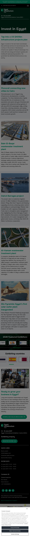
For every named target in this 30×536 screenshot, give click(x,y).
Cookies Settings (15, 534)
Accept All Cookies (15, 527)
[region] (15, 521)
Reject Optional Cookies (15, 530)
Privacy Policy (8, 524)
